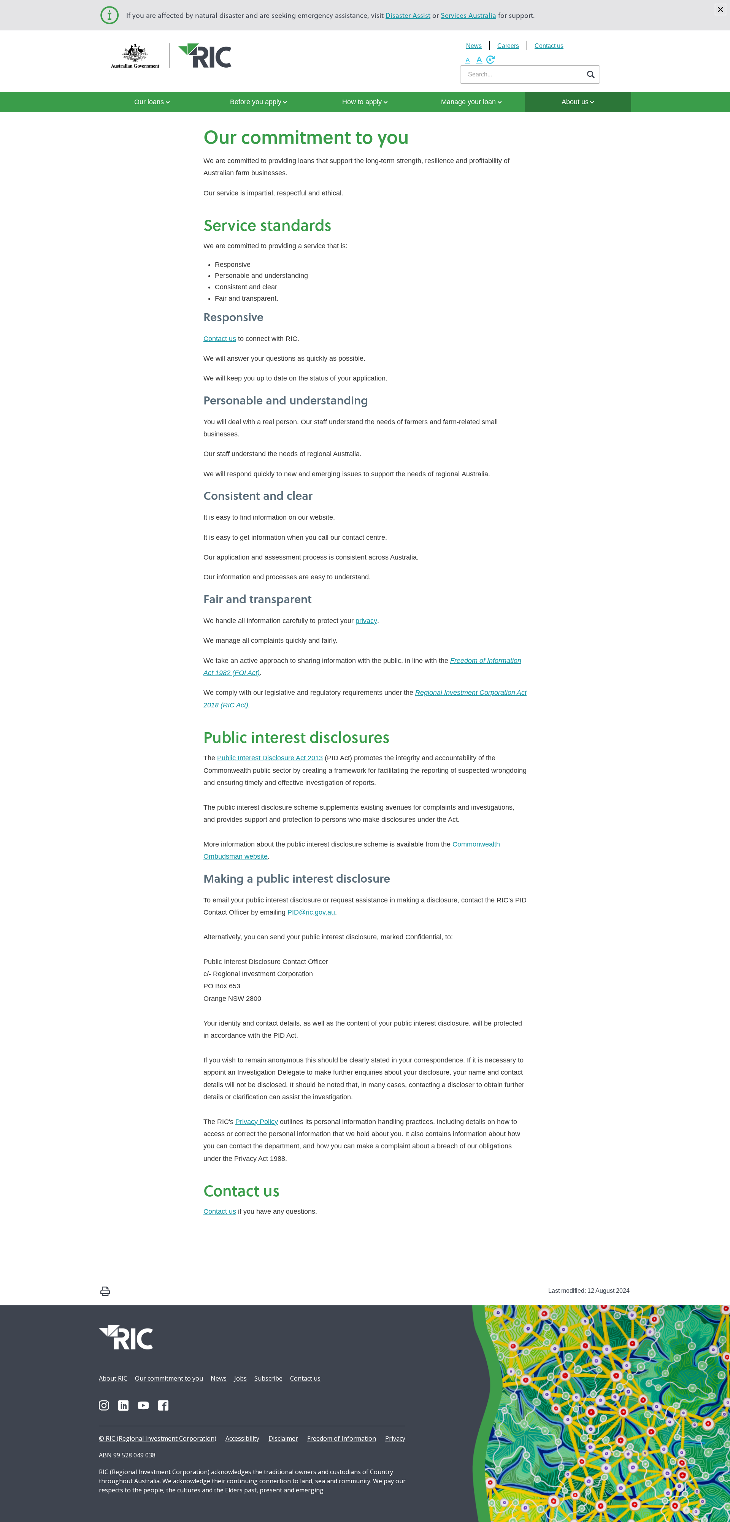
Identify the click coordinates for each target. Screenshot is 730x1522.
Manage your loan (468, 102)
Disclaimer (283, 1438)
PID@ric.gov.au (311, 912)
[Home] (137, 56)
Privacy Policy (256, 1122)
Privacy (395, 1438)
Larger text (479, 59)
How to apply (362, 102)
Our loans (149, 102)
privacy (366, 621)
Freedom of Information (341, 1438)
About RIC (113, 1378)
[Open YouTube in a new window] (143, 1405)
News (474, 46)
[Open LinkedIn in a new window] (123, 1405)
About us (575, 102)
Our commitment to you (169, 1378)
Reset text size (490, 59)
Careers (508, 46)
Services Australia (468, 15)
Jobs (240, 1378)
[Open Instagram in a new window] (104, 1405)
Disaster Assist (408, 15)
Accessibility (242, 1438)
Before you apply (255, 102)
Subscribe (268, 1378)
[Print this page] (105, 1292)
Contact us (549, 46)
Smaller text (467, 59)
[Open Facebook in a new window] (163, 1405)
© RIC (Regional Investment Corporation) (157, 1438)
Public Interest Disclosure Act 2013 (270, 758)
